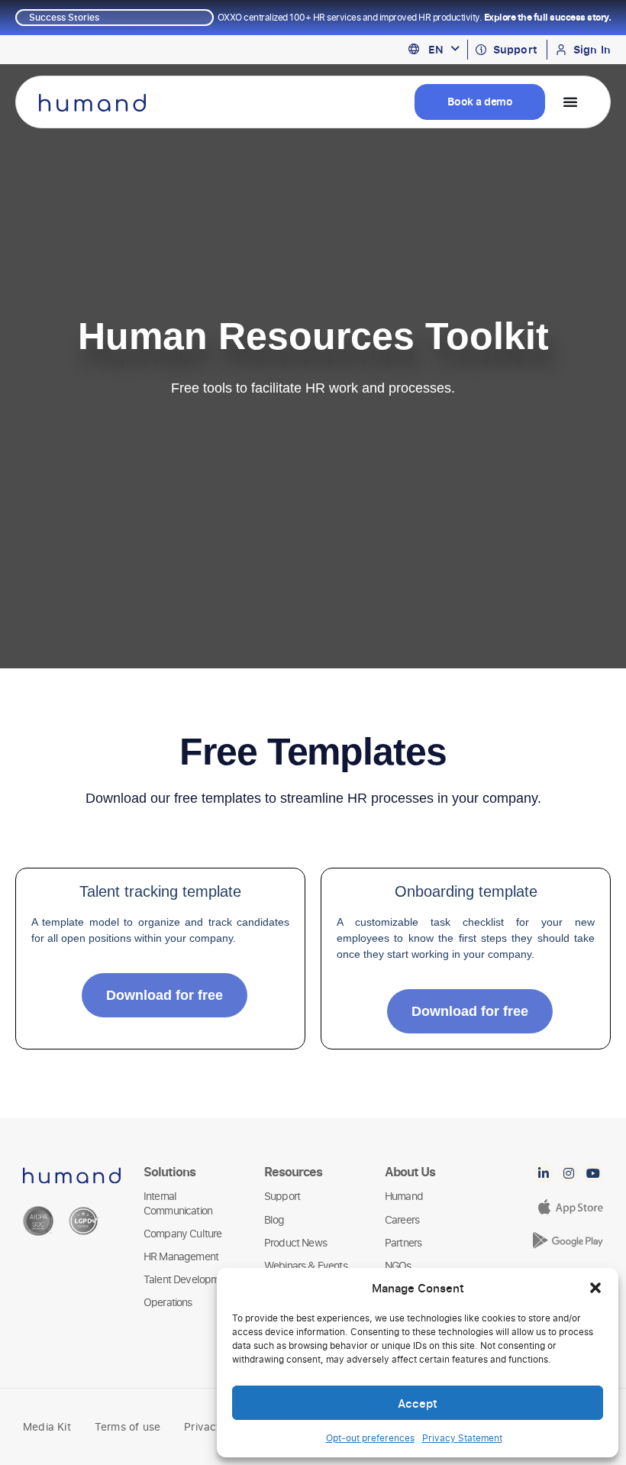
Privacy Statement (462, 1437)
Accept (417, 1403)
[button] (595, 1287)
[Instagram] (569, 1174)
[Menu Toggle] (570, 101)
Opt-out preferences (370, 1437)
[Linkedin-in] (543, 1174)
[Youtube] (593, 1174)
